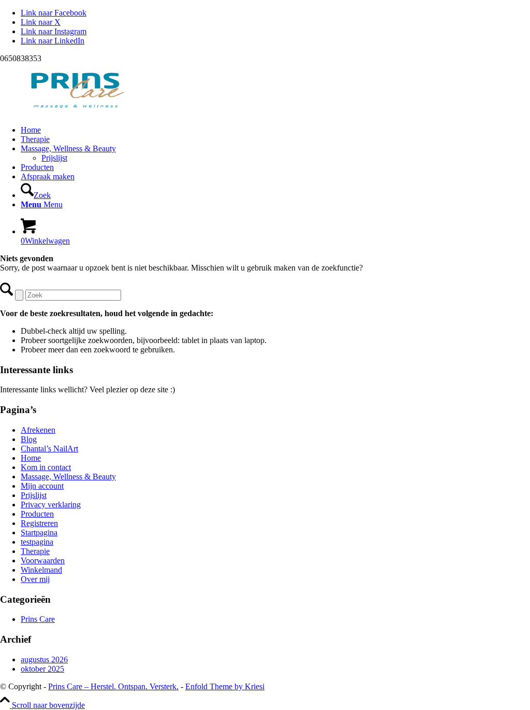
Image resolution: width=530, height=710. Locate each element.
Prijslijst (34, 495)
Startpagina (39, 532)
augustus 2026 (44, 659)
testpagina (37, 541)
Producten (37, 513)
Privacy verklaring (51, 504)
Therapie (35, 551)
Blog (29, 439)
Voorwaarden (43, 560)
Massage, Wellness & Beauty (68, 476)
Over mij (35, 579)
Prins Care (38, 619)
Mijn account (42, 485)
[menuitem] (275, 130)
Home (31, 457)
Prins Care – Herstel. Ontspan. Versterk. (113, 686)
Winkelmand (41, 569)
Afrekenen (38, 429)
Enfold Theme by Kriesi (224, 686)
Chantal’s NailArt (49, 448)
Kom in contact (46, 467)
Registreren (39, 523)
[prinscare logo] (77, 112)
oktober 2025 (42, 668)
